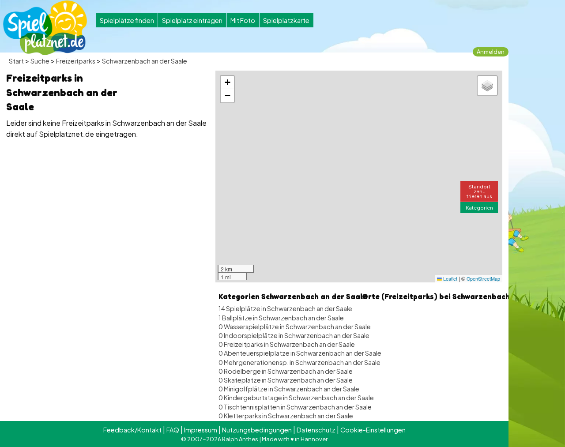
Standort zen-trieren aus (479, 191)
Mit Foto (242, 20)
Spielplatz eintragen (192, 20)
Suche (39, 61)
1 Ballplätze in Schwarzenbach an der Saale (281, 318)
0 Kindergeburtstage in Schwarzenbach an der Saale (296, 398)
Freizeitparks (75, 61)
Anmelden (491, 51)
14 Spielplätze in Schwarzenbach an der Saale (285, 308)
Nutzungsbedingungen (257, 430)
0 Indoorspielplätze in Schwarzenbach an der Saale (293, 335)
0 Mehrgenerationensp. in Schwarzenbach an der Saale (299, 362)
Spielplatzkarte (286, 20)
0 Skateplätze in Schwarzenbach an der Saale (285, 380)
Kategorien (479, 207)
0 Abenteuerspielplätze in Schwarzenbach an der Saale (299, 353)
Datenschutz (316, 430)
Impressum (200, 430)
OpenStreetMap (483, 278)
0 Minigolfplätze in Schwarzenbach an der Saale (288, 389)
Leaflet (449, 278)
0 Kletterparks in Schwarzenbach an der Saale (285, 416)
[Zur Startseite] (45, 27)
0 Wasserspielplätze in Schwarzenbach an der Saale (294, 327)
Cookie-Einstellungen (373, 430)
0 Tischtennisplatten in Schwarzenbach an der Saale (295, 407)
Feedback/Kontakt (132, 430)
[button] (227, 82)
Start (16, 61)
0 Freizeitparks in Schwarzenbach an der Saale (286, 344)
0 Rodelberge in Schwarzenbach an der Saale (285, 371)
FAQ (172, 430)
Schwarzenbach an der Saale (144, 61)
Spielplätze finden (127, 20)
